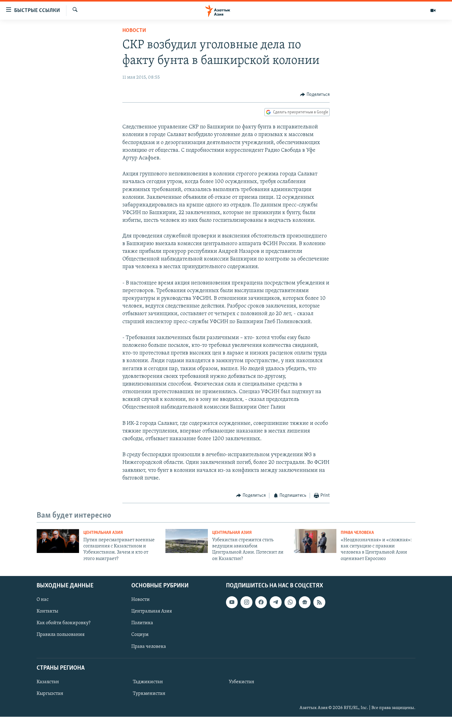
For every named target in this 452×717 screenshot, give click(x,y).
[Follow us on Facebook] (261, 602)
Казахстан (48, 682)
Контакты (47, 611)
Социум (140, 635)
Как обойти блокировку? (63, 623)
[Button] (315, 95)
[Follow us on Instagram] (246, 602)
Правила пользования (61, 635)
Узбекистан (241, 682)
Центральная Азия (103, 533)
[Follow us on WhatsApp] (290, 602)
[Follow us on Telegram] (275, 602)
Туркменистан (149, 693)
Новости (134, 30)
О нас (43, 599)
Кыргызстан (50, 693)
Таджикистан (148, 682)
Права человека (357, 533)
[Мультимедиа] (433, 10)
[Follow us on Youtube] (232, 602)
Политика (142, 623)
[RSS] (319, 602)
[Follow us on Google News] (305, 602)
